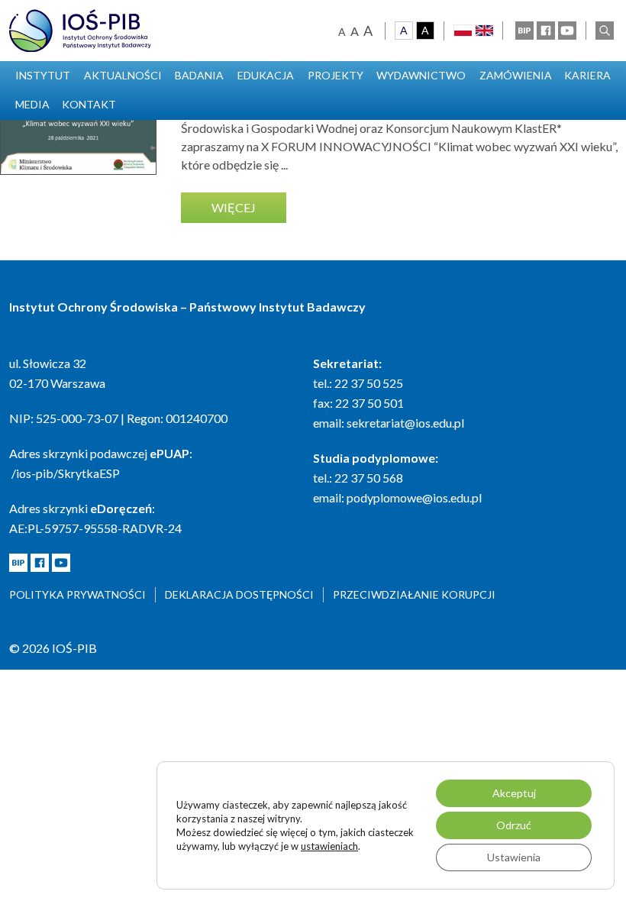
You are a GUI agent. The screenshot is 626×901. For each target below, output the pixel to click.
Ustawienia (513, 857)
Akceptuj (514, 792)
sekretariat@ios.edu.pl (405, 422)
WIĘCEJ (233, 207)
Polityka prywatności (77, 594)
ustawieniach (329, 846)
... (284, 164)
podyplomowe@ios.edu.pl (414, 497)
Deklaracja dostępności (239, 594)
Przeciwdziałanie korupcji (414, 594)
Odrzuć (513, 825)
